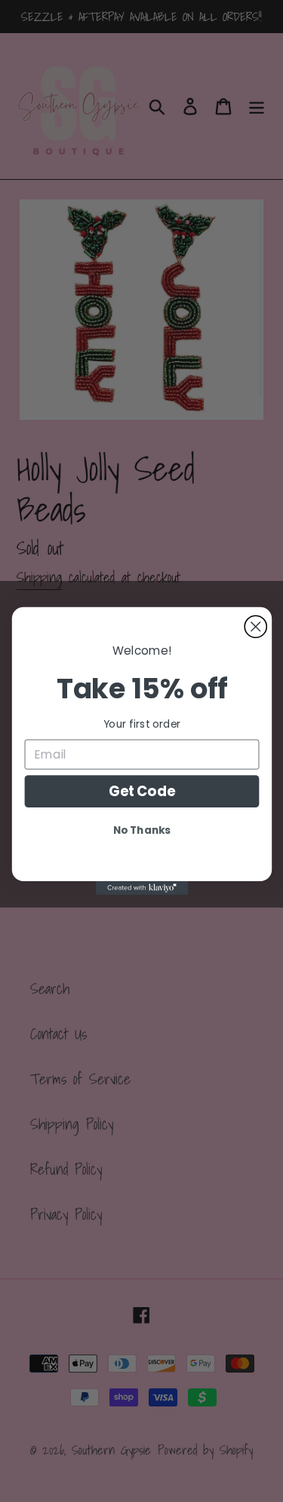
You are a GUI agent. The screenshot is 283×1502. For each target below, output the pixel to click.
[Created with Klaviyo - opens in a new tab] (141, 888)
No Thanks (142, 830)
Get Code (141, 791)
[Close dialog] (255, 626)
